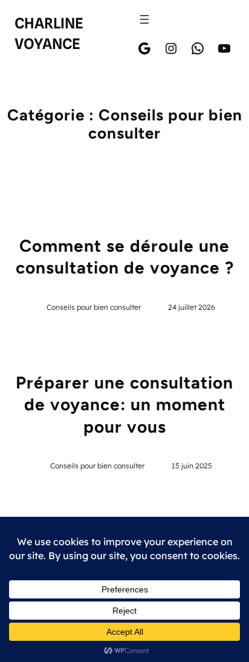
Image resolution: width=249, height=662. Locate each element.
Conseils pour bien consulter (94, 307)
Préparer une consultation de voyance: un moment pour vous (124, 404)
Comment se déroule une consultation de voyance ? (125, 256)
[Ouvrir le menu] (144, 19)
